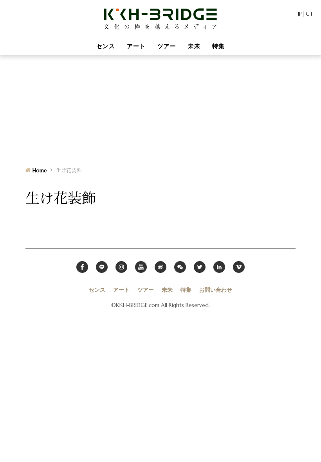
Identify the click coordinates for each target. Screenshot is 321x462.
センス (105, 46)
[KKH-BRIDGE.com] (160, 18)
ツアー (166, 46)
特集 (218, 46)
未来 (194, 46)
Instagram (121, 267)
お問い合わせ (215, 289)
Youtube (141, 267)
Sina (160, 267)
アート (136, 46)
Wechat (180, 267)
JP (300, 13)
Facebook (82, 267)
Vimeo (239, 267)
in (219, 267)
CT (309, 13)
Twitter (200, 267)
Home (39, 170)
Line (102, 267)
